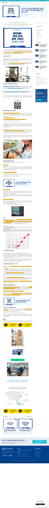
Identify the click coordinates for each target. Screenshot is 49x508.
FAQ (24, 2)
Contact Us (28, 2)
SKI (42, 77)
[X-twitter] (31, 416)
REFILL (43, 80)
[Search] (46, 23)
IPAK (39, 83)
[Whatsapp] (30, 416)
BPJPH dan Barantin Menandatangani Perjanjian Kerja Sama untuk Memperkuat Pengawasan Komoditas (43, 56)
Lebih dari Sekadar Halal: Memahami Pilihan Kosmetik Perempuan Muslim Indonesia (43, 67)
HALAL (37, 80)
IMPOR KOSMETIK (38, 77)
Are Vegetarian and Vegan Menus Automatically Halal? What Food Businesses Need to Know (43, 50)
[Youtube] (46, 0)
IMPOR (43, 83)
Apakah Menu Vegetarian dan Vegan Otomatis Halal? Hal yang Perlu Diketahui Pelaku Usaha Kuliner (43, 45)
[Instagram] (41, 0)
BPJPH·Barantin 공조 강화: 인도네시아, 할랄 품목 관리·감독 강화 (25, 430)
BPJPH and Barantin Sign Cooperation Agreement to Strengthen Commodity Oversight (43, 62)
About (14, 2)
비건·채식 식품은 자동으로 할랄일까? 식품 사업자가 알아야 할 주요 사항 (10, 430)
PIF (40, 80)
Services (17, 2)
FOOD (37, 83)
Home (11, 2)
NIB (41, 83)
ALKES (46, 83)
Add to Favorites (40, 504)
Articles (21, 2)
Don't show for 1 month (38, 505)
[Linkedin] (42, 0)
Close (46, 504)
